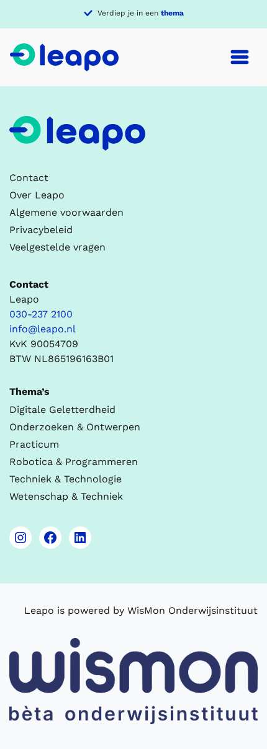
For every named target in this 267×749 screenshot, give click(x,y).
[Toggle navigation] (239, 57)
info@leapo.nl (42, 329)
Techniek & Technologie (65, 479)
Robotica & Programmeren (73, 462)
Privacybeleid (41, 230)
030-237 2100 (41, 314)
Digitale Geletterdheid (62, 409)
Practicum (34, 444)
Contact (28, 178)
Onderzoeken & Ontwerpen (74, 427)
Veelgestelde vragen (57, 247)
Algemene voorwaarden (66, 212)
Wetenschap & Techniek (66, 496)
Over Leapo (37, 195)
